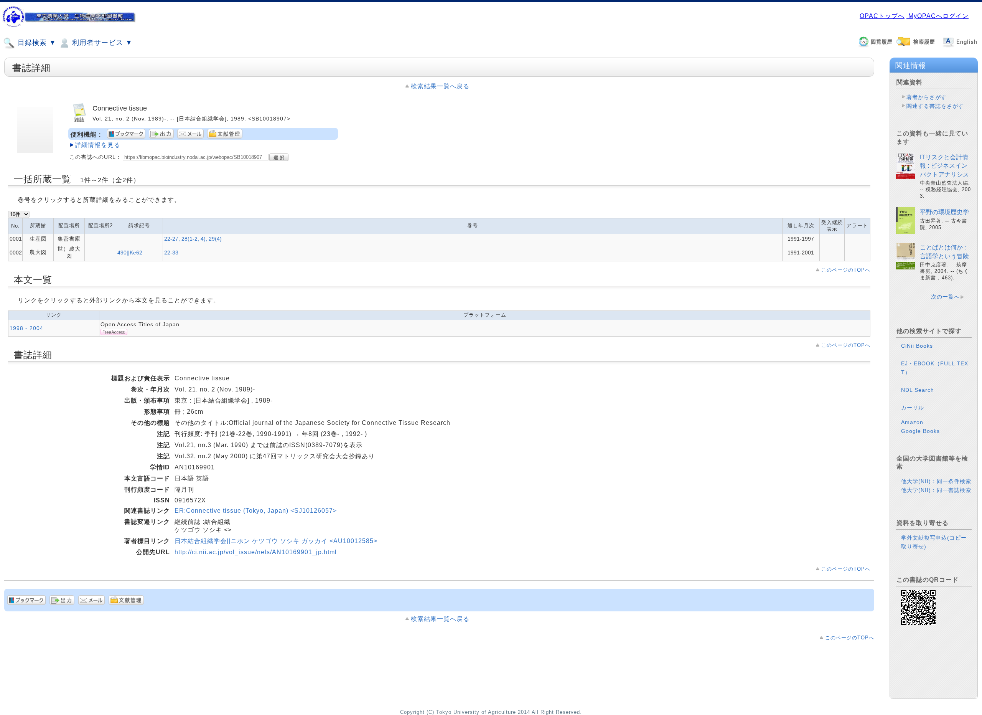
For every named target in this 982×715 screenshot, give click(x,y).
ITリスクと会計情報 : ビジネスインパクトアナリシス (944, 166)
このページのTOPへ (845, 270)
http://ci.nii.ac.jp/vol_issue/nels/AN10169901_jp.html (256, 552)
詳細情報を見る (97, 145)
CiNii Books (917, 346)
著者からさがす (926, 97)
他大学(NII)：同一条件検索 (936, 481)
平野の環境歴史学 (944, 212)
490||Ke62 (129, 252)
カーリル (912, 408)
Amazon (912, 422)
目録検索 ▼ (35, 42)
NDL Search (917, 390)
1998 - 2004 (26, 328)
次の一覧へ (945, 297)
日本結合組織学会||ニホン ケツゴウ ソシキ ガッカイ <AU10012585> (276, 541)
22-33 (171, 252)
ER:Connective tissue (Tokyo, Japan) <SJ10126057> (256, 510)
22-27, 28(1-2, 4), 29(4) (193, 239)
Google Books (920, 431)
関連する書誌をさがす (935, 106)
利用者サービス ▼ (101, 42)
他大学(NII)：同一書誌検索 (936, 490)
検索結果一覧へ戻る (440, 86)
